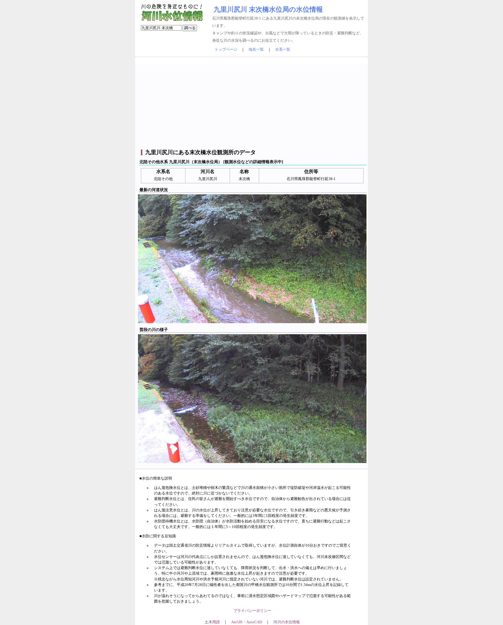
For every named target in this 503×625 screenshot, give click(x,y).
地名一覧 (256, 49)
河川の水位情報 (286, 622)
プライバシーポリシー (252, 611)
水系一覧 (282, 49)
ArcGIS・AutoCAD (246, 622)
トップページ (226, 49)
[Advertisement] (252, 105)
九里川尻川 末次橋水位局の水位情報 (268, 9)
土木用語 (212, 622)
